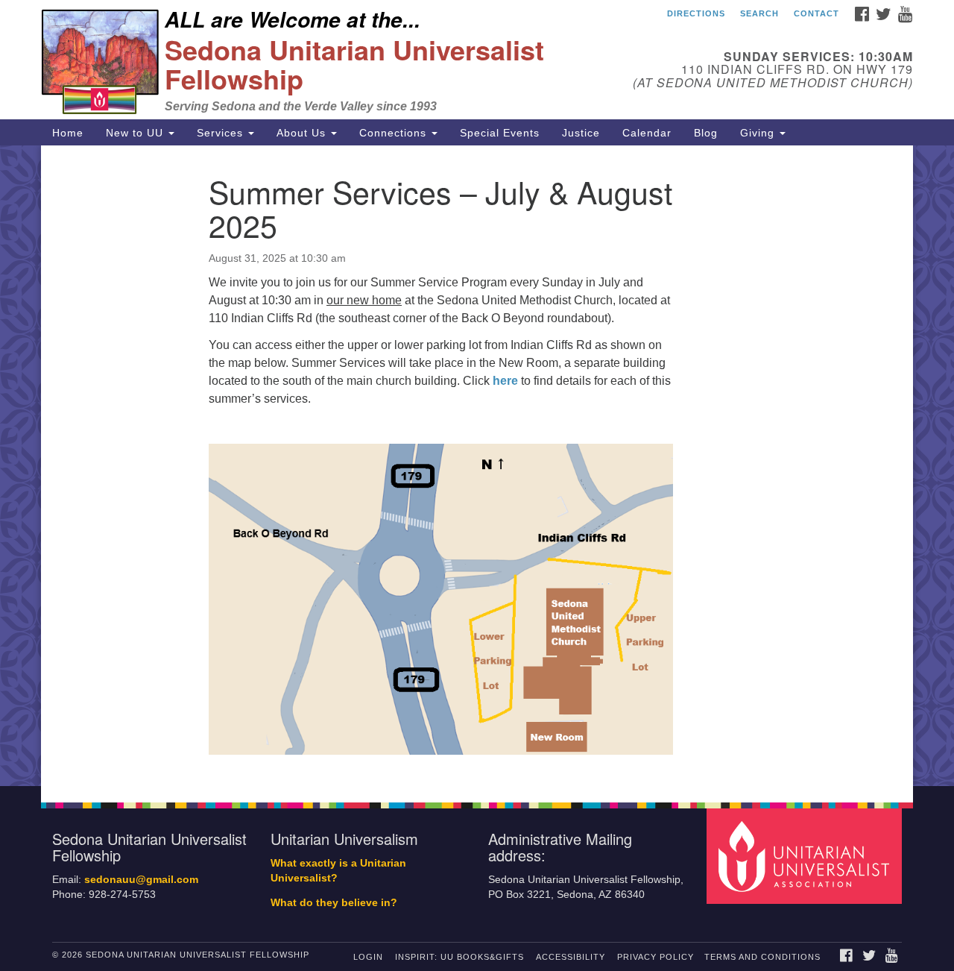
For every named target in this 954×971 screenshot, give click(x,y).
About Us (303, 133)
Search (759, 13)
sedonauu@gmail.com (141, 879)
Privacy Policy (655, 956)
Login (368, 956)
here (505, 380)
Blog (706, 133)
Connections (394, 133)
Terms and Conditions (762, 956)
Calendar (647, 133)
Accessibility (570, 956)
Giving (759, 133)
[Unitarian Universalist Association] (806, 855)
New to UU (136, 133)
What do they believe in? (334, 902)
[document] (477, 465)
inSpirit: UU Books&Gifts (459, 956)
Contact (816, 13)
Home (67, 133)
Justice (581, 133)
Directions (696, 13)
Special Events (500, 133)
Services (222, 133)
